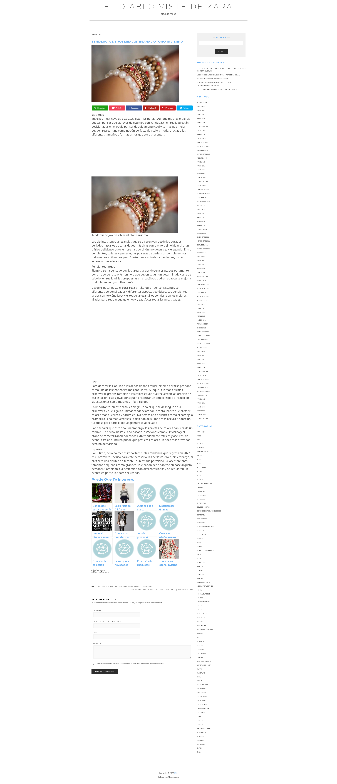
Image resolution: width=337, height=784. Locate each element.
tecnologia (202, 705)
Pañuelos (201, 618)
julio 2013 (201, 399)
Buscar (221, 51)
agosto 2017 (202, 205)
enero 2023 (201, 130)
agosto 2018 (202, 158)
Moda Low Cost (203, 594)
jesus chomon (100, 570)
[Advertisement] (142, 156)
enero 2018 (201, 186)
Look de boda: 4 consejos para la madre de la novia (218, 75)
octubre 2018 (202, 150)
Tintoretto (201, 712)
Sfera (199, 677)
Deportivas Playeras (205, 527)
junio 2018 (201, 166)
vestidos (200, 736)
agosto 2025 (202, 103)
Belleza (200, 444)
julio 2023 (201, 107)
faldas (199, 543)
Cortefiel (201, 515)
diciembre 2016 (203, 237)
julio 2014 (201, 352)
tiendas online (203, 708)
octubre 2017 (202, 197)
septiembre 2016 (203, 249)
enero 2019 (201, 138)
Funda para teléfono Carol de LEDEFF (212, 79)
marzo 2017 (201, 225)
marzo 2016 (201, 273)
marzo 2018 (201, 178)
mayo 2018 (201, 170)
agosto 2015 (202, 300)
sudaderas (201, 701)
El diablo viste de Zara (168, 6)
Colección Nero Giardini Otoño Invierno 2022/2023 (218, 89)
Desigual (200, 531)
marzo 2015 (201, 320)
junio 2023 (201, 111)
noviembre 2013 (203, 383)
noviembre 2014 (203, 336)
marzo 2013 (201, 415)
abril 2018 (201, 174)
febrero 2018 (202, 182)
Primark (200, 645)
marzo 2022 (201, 134)
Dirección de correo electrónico (107, 622)
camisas (200, 487)
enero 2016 (201, 280)
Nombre (97, 610)
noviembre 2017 (203, 194)
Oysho (199, 606)
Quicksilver (202, 657)
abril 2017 (201, 221)
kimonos (200, 566)
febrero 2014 (202, 371)
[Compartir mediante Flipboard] (151, 107)
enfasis (200, 539)
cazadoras (201, 495)
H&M (199, 554)
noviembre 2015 (203, 288)
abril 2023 (201, 118)
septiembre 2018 (203, 154)
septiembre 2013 (203, 391)
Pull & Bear (201, 653)
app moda (201, 432)
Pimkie (199, 637)
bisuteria (200, 456)
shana (199, 681)
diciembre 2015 (203, 284)
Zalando (200, 740)
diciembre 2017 (203, 190)
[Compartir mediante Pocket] (117, 107)
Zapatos (200, 748)
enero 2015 (201, 328)
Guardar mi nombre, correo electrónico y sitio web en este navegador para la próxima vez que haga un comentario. (130, 663)
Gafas (199, 546)
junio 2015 (201, 308)
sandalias (201, 673)
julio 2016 (201, 257)
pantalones (202, 614)
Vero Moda (201, 732)
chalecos (201, 499)
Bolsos (200, 479)
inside (199, 558)
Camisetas (201, 491)
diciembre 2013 (203, 379)
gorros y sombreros (205, 550)
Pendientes (201, 625)
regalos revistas (204, 661)
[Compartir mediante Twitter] (185, 107)
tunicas (200, 724)
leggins (200, 570)
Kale (176, 773)
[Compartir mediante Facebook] (134, 107)
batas (199, 440)
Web (95, 633)
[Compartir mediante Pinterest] (168, 107)
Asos (199, 436)
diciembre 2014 (203, 332)
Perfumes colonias (205, 629)
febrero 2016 (202, 276)
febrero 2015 (202, 324)
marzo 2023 (201, 122)
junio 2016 (201, 261)
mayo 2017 (201, 217)
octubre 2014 (202, 340)
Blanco (200, 460)
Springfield (201, 693)
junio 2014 (201, 356)
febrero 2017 (202, 229)
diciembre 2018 (203, 142)
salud (199, 669)
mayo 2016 (201, 265)
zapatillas (201, 744)
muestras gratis (203, 602)
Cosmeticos (202, 519)
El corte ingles (203, 535)
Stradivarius (202, 697)
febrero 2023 (202, 126)
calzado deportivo (205, 483)
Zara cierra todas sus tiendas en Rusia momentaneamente (123, 586)
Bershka (200, 448)
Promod (200, 649)
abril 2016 (201, 269)
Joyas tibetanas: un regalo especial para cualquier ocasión (160, 590)
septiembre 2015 (203, 296)
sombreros (201, 689)
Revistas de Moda (204, 665)
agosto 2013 (202, 395)
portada (200, 641)
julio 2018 (201, 162)
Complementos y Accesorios (209, 511)
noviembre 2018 (203, 146)
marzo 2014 (201, 367)
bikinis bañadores (204, 452)
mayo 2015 (201, 312)
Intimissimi (201, 562)
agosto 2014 (202, 348)
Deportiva (201, 523)
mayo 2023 (201, 114)
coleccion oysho (204, 507)
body (199, 475)
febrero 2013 (202, 419)
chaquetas (201, 503)
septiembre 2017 (203, 201)
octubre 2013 (202, 387)
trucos (200, 720)
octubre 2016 (202, 245)
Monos (200, 598)
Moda (199, 590)
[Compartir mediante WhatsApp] (100, 107)
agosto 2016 (202, 253)
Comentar (97, 644)
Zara (199, 752)
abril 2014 (201, 363)
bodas (199, 471)
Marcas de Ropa (203, 582)
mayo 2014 (201, 359)
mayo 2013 (201, 407)
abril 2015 (201, 316)
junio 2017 (201, 213)
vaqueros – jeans (204, 728)
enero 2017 (201, 233)
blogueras (201, 467)
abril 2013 (201, 411)
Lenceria (200, 574)
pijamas (200, 633)
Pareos (200, 622)
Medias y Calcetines (205, 586)
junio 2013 (201, 403)
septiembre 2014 (203, 344)
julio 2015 (201, 304)
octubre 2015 (202, 292)
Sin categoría (105, 572)
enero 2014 (201, 375)
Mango (200, 578)
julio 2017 (201, 209)
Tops (199, 716)
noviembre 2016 (203, 241)
